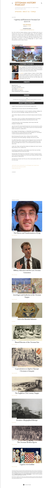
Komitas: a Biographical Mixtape (27, 420)
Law (25, 165)
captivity (15, 165)
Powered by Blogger (28, 484)
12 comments (14, 422)
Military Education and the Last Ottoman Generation (27, 271)
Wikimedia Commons (30, 100)
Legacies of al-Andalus (27, 464)
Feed (21, 29)
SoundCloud (32, 29)
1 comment (13, 321)
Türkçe (33, 11)
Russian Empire (36, 165)
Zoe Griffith (29, 26)
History (18, 165)
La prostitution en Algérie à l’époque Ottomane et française (27, 370)
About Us (26, 11)
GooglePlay (27, 29)
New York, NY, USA (17, 168)
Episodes (18, 11)
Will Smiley (21, 65)
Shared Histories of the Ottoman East (27, 342)
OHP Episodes (29, 165)
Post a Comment (14, 235)
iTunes (23, 29)
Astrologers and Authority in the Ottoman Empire (27, 296)
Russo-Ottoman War (15, 166)
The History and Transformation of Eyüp (27, 233)
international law (22, 165)
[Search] (41, 3)
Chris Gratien (20, 88)
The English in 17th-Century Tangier (27, 393)
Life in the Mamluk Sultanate (27, 319)
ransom (32, 165)
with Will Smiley (27, 24)
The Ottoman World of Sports (27, 442)
